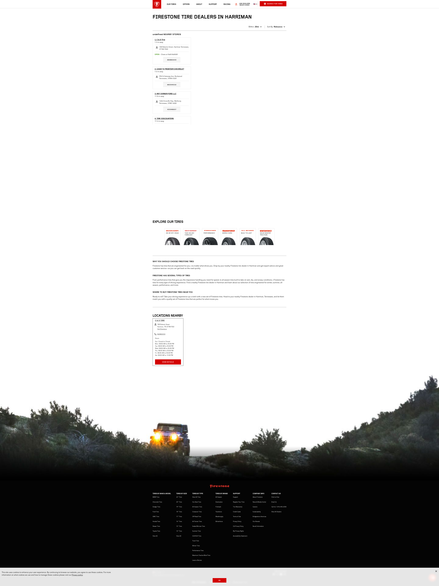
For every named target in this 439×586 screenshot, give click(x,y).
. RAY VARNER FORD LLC (165, 94)
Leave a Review (197, 560)
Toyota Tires (156, 531)
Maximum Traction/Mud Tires (201, 555)
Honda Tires (156, 521)
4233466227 (171, 109)
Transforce (218, 512)
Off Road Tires (196, 516)
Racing (227, 4)
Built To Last (246, 233)
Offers (186, 4)
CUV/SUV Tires (196, 536)
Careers (255, 507)
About (199, 4)
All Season (218, 497)
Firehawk (218, 507)
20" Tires (179, 502)
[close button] (436, 571)
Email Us (274, 502)
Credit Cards (237, 512)
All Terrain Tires (197, 521)
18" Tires (179, 512)
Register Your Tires (238, 502)
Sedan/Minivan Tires (198, 526)
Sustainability (257, 512)
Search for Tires (275, 4)
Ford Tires (156, 512)
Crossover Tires (197, 512)
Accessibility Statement (240, 536)
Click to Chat (275, 497)
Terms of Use (237, 516)
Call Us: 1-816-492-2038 (278, 507)
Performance (209, 233)
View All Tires (196, 497)
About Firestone (258, 497)
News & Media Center (259, 502)
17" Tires (179, 516)
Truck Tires (195, 541)
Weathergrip (219, 516)
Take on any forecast (189, 234)
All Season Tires (197, 507)
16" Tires (179, 521)
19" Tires (179, 507)
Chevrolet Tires (157, 502)
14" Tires (179, 531)
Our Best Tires (196, 502)
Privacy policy (77, 575)
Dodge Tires (156, 507)
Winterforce (219, 521)
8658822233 (171, 60)
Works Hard (227, 233)
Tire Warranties (237, 507)
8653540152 (171, 84)
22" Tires (179, 497)
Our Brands (256, 521)
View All (155, 536)
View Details (168, 362)
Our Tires (171, 4)
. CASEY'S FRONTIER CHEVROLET (169, 69)
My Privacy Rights (238, 531)
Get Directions (162, 329)
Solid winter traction (265, 234)
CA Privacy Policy (238, 526)
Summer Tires (196, 531)
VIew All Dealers (276, 512)
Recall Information (258, 526)
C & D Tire (160, 320)
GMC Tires (156, 516)
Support (213, 4)
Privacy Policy (237, 521)
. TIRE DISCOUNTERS (164, 119)
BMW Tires (156, 497)
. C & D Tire (160, 40)
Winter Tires (196, 546)
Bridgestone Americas (259, 516)
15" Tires (179, 526)
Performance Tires (197, 550)
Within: (254, 27)
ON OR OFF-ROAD (172, 233)
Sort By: (274, 27)
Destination (219, 502)
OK (219, 580)
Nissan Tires (156, 526)
